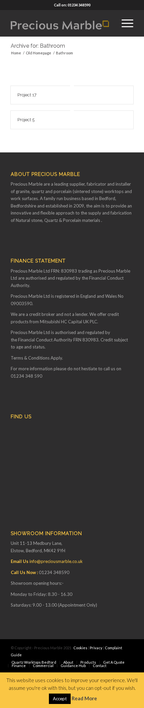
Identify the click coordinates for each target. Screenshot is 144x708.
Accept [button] (60, 698)
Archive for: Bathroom (38, 46)
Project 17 (27, 94)
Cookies (80, 648)
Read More (84, 698)
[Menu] (124, 23)
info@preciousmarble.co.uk (56, 561)
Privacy (96, 648)
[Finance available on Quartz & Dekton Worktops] (60, 23)
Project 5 (25, 119)
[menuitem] (124, 23)
